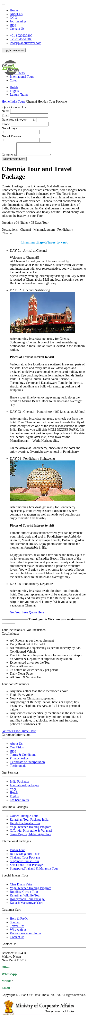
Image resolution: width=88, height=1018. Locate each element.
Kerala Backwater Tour (25, 823)
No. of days (9, 128)
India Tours (17, 101)
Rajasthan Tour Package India (29, 819)
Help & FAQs (19, 918)
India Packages (19, 781)
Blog (13, 25)
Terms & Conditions (23, 754)
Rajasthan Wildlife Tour (25, 895)
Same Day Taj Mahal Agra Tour (30, 834)
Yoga (13, 80)
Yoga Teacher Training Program (30, 827)
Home (14, 10)
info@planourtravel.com (25, 43)
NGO (13, 17)
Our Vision (17, 747)
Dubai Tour (17, 850)
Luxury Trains (19, 94)
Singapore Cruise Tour (24, 861)
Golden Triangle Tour (24, 816)
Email (5, 115)
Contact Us (17, 28)
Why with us (18, 929)
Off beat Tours (19, 800)
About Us (16, 14)
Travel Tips (17, 926)
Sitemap (15, 922)
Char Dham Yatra (21, 884)
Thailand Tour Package (25, 857)
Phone (6, 124)
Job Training (18, 21)
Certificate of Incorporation (27, 762)
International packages (24, 785)
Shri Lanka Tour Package (26, 864)
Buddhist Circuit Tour (24, 891)
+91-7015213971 (25, 981)
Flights (14, 91)
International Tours (22, 76)
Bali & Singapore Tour (24, 853)
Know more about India (25, 933)
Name (5, 111)
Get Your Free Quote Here (27, 612)
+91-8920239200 (21, 35)
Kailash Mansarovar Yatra (26, 902)
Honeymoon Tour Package (27, 899)
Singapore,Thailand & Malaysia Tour (34, 868)
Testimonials (18, 765)
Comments (9, 154)
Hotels (14, 87)
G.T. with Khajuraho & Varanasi (31, 830)
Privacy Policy (19, 758)
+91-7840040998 (21, 39)
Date (5, 119)
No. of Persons (11, 136)
